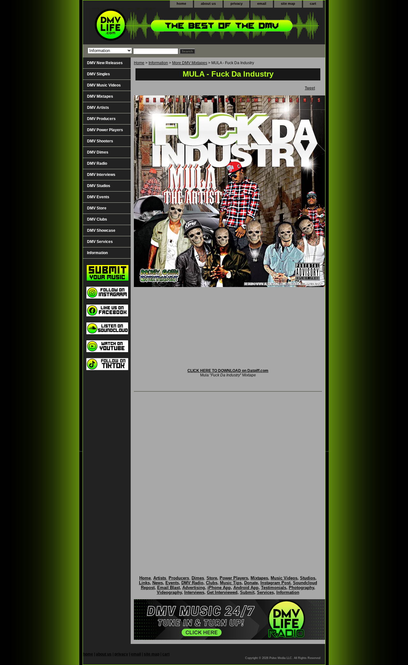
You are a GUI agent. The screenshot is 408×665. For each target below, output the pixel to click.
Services (265, 592)
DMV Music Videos (104, 85)
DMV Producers (101, 119)
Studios (307, 578)
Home (139, 63)
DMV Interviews (101, 174)
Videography (169, 592)
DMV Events (98, 197)
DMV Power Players (105, 130)
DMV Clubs (97, 219)
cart (313, 3)
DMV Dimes (97, 152)
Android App (246, 587)
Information (158, 63)
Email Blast (168, 587)
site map (288, 3)
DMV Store (96, 208)
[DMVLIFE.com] (162, 26)
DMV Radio (97, 163)
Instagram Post (275, 582)
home (181, 3)
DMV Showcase (101, 230)
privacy (236, 3)
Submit (247, 592)
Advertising (193, 587)
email (261, 3)
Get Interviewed (222, 592)
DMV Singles (98, 74)
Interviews (194, 592)
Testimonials (273, 587)
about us (208, 3)
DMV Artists (98, 107)
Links (144, 582)
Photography (301, 587)
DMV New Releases (105, 63)
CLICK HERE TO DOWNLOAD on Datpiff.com (227, 370)
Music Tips (231, 582)
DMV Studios (98, 186)
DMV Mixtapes (100, 96)
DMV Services (100, 241)
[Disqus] (228, 477)
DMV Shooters (100, 141)
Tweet (310, 88)
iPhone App (219, 587)
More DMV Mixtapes (189, 63)
